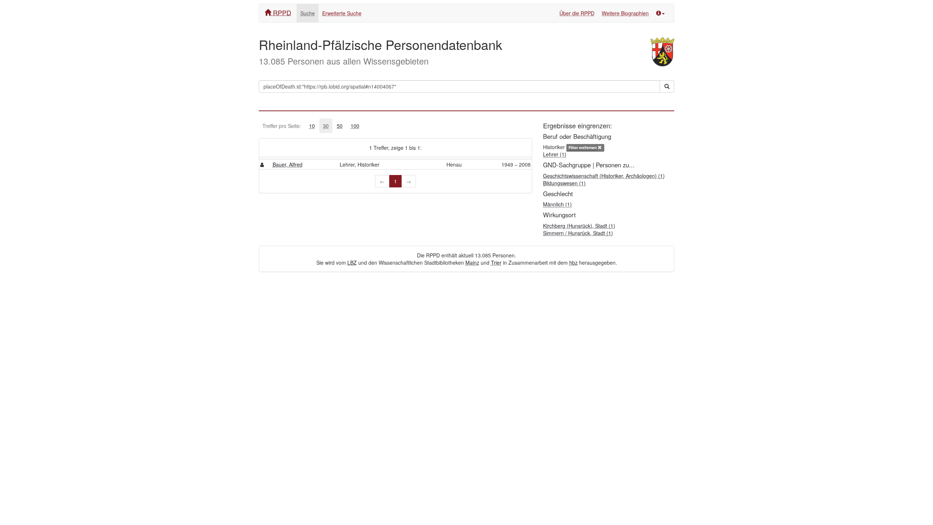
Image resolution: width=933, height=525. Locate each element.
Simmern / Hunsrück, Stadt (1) (578, 233)
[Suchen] (667, 86)
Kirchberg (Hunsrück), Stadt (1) (579, 225)
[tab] (312, 125)
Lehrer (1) (554, 154)
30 (326, 125)
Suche (307, 13)
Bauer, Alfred (287, 164)
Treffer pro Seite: (281, 125)
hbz (573, 262)
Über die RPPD (576, 13)
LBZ (352, 262)
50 (340, 125)
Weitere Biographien (625, 13)
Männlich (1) (557, 204)
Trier (496, 262)
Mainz (472, 262)
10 (312, 125)
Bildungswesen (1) (564, 183)
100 (355, 125)
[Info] (660, 13)
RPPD (281, 12)
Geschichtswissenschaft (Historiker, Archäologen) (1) (604, 175)
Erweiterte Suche (342, 13)
